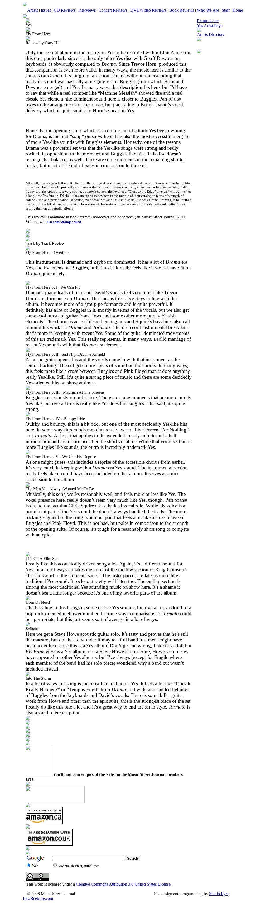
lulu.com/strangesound (64, 222)
